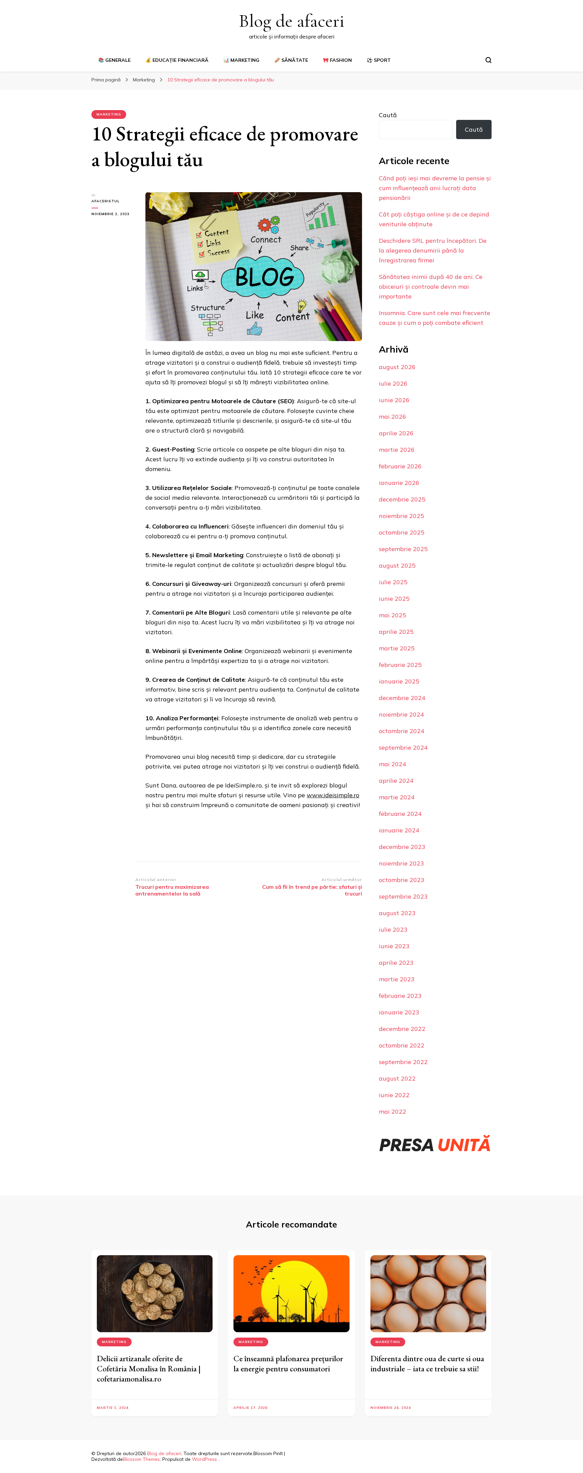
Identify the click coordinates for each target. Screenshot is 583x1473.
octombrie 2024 (401, 731)
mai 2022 (392, 1111)
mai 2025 (392, 615)
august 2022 (397, 1078)
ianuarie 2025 (399, 681)
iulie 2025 (393, 582)
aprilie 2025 (396, 632)
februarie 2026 (400, 466)
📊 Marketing (241, 60)
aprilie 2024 (396, 780)
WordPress (204, 1459)
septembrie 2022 (403, 1062)
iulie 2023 (393, 929)
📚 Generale (114, 60)
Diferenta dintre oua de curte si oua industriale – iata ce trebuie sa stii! (427, 1363)
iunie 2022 (394, 1095)
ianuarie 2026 (399, 483)
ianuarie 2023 (399, 1012)
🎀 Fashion (337, 60)
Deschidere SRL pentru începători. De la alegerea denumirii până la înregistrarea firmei (433, 250)
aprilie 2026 (396, 433)
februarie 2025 (400, 665)
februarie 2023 (400, 996)
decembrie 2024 (402, 698)
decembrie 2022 (402, 1029)
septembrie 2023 (403, 896)
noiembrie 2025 (401, 516)
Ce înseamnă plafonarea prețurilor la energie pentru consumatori (288, 1363)
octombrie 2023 (401, 880)
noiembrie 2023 (401, 863)
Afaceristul (105, 201)
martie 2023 (397, 979)
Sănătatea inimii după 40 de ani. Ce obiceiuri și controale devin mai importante (430, 286)
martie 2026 (397, 450)
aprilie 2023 (396, 962)
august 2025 (397, 565)
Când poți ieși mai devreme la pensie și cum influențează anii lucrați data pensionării (435, 188)
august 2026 (397, 367)
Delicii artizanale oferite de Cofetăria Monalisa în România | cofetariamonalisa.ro (149, 1368)
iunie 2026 (394, 400)
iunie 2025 (394, 598)
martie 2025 (397, 648)
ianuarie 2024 (399, 830)
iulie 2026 (393, 383)
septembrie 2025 (403, 549)
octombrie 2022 (401, 1045)
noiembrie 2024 (401, 714)
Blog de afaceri (291, 21)
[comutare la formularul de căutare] (488, 60)
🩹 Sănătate (291, 60)
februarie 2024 (400, 814)
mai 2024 (392, 764)
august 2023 (397, 913)
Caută (388, 115)
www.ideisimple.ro (333, 795)
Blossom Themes (141, 1459)
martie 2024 (397, 797)
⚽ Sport (379, 60)
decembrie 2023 (402, 847)
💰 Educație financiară (177, 60)
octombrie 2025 (401, 532)
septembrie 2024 (403, 747)
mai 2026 (392, 416)
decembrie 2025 (402, 499)
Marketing (108, 114)
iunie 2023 (394, 946)
